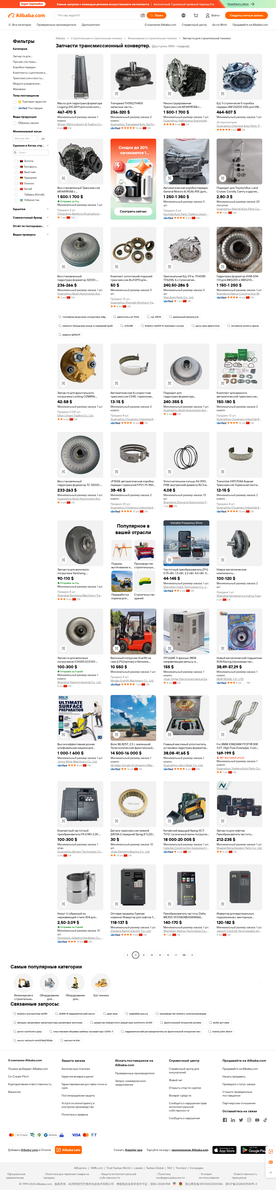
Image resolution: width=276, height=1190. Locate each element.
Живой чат (175, 1080)
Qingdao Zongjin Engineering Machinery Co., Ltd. (133, 765)
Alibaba (60, 38)
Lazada (138, 1168)
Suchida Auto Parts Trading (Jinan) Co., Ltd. (186, 214)
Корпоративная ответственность (30, 1084)
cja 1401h (156, 317)
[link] (270, 1151)
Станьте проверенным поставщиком (237, 1093)
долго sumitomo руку (29, 1031)
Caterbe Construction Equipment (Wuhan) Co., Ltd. (186, 848)
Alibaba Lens (29, 1150)
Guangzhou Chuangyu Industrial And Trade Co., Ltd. (133, 419)
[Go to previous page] (127, 955)
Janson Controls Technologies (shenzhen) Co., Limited (239, 931)
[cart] (197, 16)
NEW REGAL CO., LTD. (230, 679)
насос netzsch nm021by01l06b (35, 1040)
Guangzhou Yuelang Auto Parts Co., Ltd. (239, 768)
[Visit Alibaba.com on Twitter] (241, 1120)
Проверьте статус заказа (238, 1084)
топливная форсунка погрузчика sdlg (83, 317)
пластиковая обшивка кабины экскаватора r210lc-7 (83, 1031)
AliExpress (80, 1168)
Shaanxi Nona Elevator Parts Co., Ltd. (239, 848)
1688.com (96, 1168)
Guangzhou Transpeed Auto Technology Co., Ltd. (133, 124)
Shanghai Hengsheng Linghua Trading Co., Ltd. (239, 595)
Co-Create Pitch (18, 1076)
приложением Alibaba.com (190, 1150)
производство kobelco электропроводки (183, 1013)
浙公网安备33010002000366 (204, 1184)
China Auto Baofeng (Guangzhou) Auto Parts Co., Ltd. (80, 213)
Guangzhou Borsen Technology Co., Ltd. (80, 851)
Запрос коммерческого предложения (130, 1082)
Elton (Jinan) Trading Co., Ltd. (75, 415)
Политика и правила (75, 1114)
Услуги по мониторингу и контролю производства (78, 1105)
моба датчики (221, 1022)
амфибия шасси (138, 1013)
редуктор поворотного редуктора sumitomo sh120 (123, 1022)
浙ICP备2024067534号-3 (241, 1184)
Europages (196, 1168)
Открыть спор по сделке (185, 1087)
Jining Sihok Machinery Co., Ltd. (77, 761)
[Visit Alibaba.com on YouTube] (257, 1120)
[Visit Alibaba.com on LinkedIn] (233, 1120)
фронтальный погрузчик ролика (182, 1022)
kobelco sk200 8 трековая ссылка (164, 325)
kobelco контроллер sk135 (32, 1013)
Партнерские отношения (238, 1103)
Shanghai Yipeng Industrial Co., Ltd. (79, 682)
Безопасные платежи (76, 1068)
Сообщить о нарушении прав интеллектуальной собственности (187, 1107)
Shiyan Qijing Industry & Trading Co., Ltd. (80, 124)
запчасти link (72, 1040)
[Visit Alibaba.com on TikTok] (265, 1120)
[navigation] (31, 497)
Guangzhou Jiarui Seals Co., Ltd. (183, 765)
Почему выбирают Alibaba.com (28, 1068)
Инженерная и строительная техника (152, 38)
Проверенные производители (135, 1073)
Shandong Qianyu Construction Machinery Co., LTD (239, 293)
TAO (169, 1168)
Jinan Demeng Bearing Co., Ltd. (130, 851)
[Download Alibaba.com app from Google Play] (254, 1150)
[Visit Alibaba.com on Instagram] (249, 1120)
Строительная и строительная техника (96, 38)
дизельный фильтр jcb (186, 317)
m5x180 (128, 325)
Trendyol (181, 1168)
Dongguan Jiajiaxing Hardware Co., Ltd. (80, 937)
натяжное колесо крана (245, 325)
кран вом (112, 1013)
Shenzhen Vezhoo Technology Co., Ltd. (186, 931)
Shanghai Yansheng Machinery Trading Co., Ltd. (80, 595)
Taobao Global (154, 1168)
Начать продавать (233, 1076)
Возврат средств (180, 1095)
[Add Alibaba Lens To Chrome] (68, 1150)
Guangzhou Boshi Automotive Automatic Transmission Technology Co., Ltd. (80, 293)
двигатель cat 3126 (128, 317)
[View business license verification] (174, 1184)
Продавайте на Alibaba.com (240, 1068)
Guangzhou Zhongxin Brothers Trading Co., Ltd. (133, 302)
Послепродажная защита (78, 1095)
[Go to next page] (192, 955)
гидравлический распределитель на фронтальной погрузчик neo (162, 1031)
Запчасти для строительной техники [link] (207, 38)
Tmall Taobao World (118, 1168)
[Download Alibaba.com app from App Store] (224, 1150)
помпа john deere (222, 1031)
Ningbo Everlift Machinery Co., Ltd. (132, 680)
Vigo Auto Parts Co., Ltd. (178, 297)
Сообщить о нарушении (184, 1118)
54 (184, 955)
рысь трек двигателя (207, 325)
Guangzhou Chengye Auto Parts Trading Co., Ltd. (239, 126)
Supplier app (133, 1150)
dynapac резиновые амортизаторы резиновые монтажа (49, 1022)
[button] (142, 15)
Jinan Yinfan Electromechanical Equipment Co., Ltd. (186, 679)
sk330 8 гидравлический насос (77, 1013)
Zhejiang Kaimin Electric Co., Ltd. (131, 931)
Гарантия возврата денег (78, 1076)
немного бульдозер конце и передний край (87, 325)
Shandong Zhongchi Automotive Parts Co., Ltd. (186, 502)
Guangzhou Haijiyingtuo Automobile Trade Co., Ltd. (186, 120)
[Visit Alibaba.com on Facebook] (224, 1120)
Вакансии (14, 1091)
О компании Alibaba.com (25, 1060)
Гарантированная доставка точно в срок (84, 1086)
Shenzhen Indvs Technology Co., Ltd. (186, 587)
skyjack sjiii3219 (71, 334)
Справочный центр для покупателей (184, 1070)
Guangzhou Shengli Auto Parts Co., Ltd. (239, 208)
